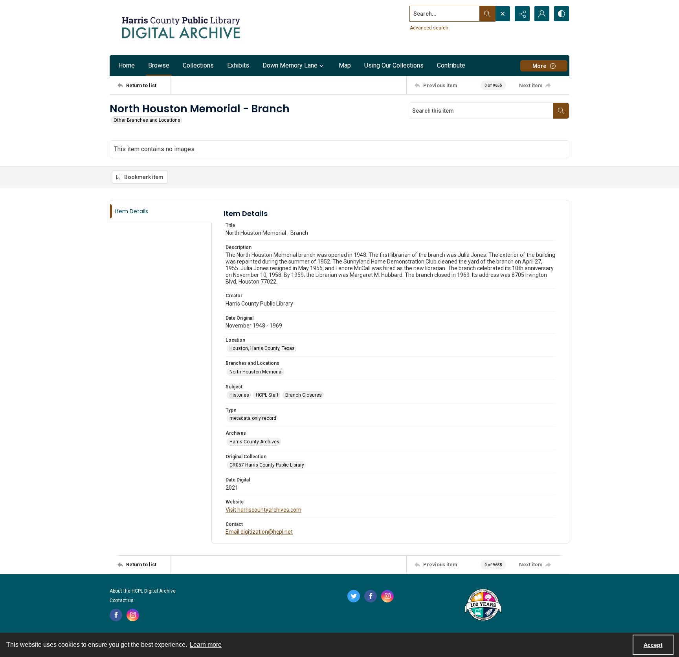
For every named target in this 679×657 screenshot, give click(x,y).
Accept (653, 645)
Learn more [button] (206, 644)
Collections (198, 65)
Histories (239, 395)
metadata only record (252, 418)
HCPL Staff (267, 395)
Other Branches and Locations (147, 120)
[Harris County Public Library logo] (482, 605)
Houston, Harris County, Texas (262, 348)
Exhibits (238, 65)
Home (126, 65)
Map (345, 65)
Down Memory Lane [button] (289, 65)
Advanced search (429, 28)
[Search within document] (561, 111)
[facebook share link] (116, 615)
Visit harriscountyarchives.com (263, 510)
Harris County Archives (254, 442)
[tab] (160, 211)
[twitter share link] (353, 596)
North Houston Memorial (256, 372)
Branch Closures (303, 395)
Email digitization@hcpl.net (259, 532)
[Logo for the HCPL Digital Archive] (180, 27)
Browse (158, 65)
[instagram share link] (133, 615)
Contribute (451, 65)
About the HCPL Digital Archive (143, 591)
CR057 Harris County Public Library (266, 465)
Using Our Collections (394, 65)
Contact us (122, 600)
